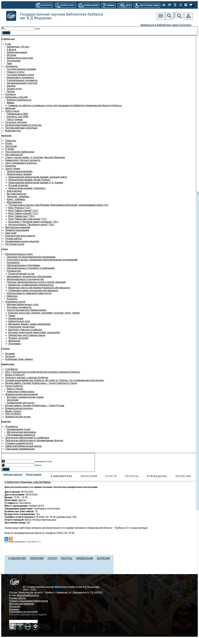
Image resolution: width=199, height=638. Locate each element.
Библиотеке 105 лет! (18, 46)
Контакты (10, 94)
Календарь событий (16, 97)
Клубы (8, 143)
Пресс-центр (12, 111)
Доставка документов (19, 307)
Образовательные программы (23, 265)
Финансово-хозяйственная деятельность (31, 285)
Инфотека (12, 296)
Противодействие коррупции (21, 128)
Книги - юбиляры (16, 199)
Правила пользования (17, 230)
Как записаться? (14, 154)
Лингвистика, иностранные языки (26, 335)
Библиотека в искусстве (20, 58)
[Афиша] (108, 5)
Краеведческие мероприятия (21, 394)
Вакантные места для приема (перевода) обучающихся (39, 287)
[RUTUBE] (169, 5)
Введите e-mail (46, 621)
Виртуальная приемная (17, 227)
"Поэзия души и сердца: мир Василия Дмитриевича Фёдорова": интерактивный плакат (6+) (58, 205)
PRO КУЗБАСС (13, 414)
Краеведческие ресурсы (19, 408)
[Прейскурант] (65, 5)
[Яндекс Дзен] (181, 5)
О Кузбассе (11, 369)
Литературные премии (19, 174)
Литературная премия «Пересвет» (27, 188)
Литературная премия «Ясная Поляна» (29, 179)
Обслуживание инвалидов (21, 435)
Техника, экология (18, 338)
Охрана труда (14, 88)
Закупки (11, 86)
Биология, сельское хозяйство (25, 329)
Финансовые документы (20, 77)
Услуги (4, 249)
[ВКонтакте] (164, 5)
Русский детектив (18, 185)
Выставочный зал (16, 193)
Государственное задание (21, 69)
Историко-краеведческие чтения (25, 397)
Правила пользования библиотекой (28, 601)
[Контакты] (44, 5)
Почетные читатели (16, 122)
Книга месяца (14, 191)
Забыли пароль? (13, 474)
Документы (11, 66)
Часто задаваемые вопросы (21, 163)
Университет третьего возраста (22, 160)
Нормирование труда (18, 429)
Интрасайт (15, 606)
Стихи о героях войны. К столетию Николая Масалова (35, 157)
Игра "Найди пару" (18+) (21, 216)
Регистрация (33, 474)
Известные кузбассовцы (20, 391)
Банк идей (10, 233)
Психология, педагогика (21, 327)
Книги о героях (15, 388)
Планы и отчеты (16, 72)
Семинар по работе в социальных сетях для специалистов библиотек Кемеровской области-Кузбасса (65, 105)
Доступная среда (14, 244)
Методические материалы (21, 432)
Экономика (14, 343)
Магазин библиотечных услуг (23, 304)
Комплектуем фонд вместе (20, 235)
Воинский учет (13, 130)
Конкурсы (10, 165)
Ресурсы (5, 349)
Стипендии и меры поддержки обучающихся (33, 290)
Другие (11, 91)
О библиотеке (8, 39)
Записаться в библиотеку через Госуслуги (165, 25)
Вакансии (10, 108)
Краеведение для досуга (21, 402)
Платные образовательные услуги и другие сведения (36, 282)
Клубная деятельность (19, 100)
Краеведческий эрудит (18, 416)
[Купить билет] (88, 5)
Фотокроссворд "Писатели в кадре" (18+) (31, 224)
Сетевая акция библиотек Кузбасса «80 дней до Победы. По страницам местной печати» (54, 380)
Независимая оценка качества (22, 241)
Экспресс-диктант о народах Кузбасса (26, 377)
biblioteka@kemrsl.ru (28, 595)
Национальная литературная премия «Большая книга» (37, 177)
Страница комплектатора (19, 443)
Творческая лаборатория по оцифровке (27, 437)
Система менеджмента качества (23, 125)
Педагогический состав (21, 273)
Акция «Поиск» (13, 411)
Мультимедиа (14, 202)
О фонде (11, 49)
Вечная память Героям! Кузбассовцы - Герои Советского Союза (41, 383)
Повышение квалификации (20, 449)
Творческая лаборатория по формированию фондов (34, 440)
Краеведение (15, 318)
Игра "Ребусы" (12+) (19, 207)
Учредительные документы (22, 80)
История (11, 55)
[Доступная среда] (147, 5)
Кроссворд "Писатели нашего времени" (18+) (33, 221)
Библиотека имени (17, 52)
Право (11, 315)
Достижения (14, 60)
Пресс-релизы (15, 119)
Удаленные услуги (15, 301)
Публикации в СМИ (17, 114)
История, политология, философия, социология (34, 332)
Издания (10, 353)
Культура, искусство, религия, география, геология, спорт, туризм (44, 313)
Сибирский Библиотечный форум (23, 446)
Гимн (9, 63)
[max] (185, 5)
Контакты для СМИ (17, 116)
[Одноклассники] (175, 5)
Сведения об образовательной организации (31, 257)
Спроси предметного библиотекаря (26, 310)
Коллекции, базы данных (19, 359)
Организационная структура (22, 83)
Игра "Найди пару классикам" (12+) (27, 219)
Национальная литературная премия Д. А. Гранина (35, 182)
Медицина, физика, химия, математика (29, 324)
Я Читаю (9, 149)
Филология (14, 341)
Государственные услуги (20, 74)
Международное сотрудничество (25, 279)
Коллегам (6, 422)
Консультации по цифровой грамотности (29, 293)
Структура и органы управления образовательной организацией (42, 259)
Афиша (10, 102)
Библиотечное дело (19, 321)
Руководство (14, 271)
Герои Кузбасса (14, 386)
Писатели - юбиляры (18, 196)
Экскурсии (11, 146)
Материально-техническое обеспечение (29, 276)
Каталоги (10, 356)
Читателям (6, 136)
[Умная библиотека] (125, 5)
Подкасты (10, 140)
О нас (8, 44)
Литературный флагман (19, 171)
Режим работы (13, 238)
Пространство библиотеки (19, 151)
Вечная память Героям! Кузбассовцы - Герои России (34, 405)
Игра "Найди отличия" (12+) (23, 210)
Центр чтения (12, 168)
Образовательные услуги (19, 254)
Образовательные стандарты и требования (31, 268)
